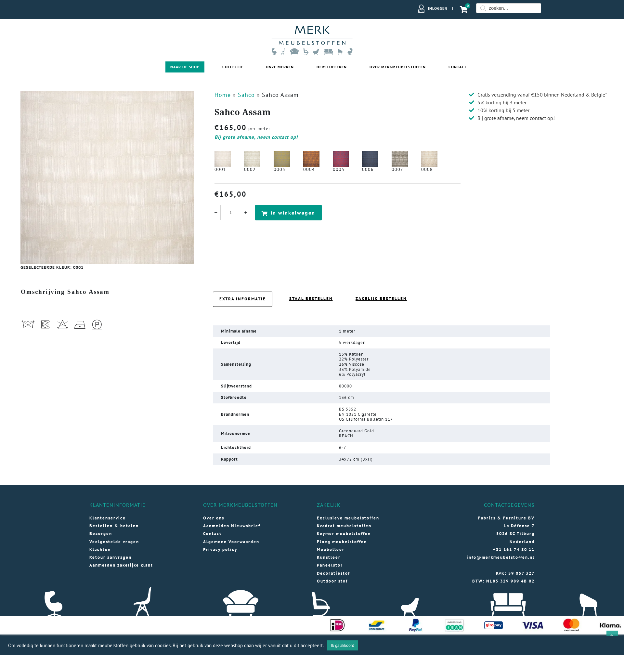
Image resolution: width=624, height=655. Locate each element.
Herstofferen (332, 66)
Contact (457, 66)
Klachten (100, 549)
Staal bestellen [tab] (311, 298)
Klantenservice (107, 518)
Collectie (232, 66)
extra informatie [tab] (242, 299)
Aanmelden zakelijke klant (121, 565)
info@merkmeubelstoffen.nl (501, 557)
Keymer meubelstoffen (344, 533)
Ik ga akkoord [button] (342, 645)
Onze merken (280, 66)
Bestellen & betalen (114, 526)
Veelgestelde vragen (114, 541)
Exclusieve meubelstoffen (348, 518)
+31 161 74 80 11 (514, 549)
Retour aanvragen (110, 557)
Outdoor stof (332, 581)
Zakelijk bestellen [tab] (381, 298)
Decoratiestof (333, 573)
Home (222, 94)
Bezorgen (100, 533)
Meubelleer (330, 549)
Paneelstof (330, 565)
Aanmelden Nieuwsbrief (231, 526)
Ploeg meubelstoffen (342, 541)
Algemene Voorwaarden (231, 541)
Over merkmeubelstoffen (398, 66)
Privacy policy (220, 549)
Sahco (246, 94)
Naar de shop (185, 66)
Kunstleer (329, 557)
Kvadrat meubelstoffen (344, 526)
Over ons (213, 518)
